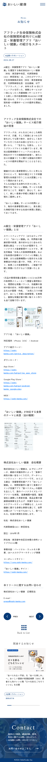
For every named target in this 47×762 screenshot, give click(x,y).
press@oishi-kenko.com (14, 601)
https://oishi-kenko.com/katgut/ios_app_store (20, 371)
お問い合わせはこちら (20, 748)
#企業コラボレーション (14, 55)
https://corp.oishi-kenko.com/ (18, 562)
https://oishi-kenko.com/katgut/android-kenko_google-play (17, 385)
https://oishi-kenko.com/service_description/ (19, 352)
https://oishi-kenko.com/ (16, 398)
